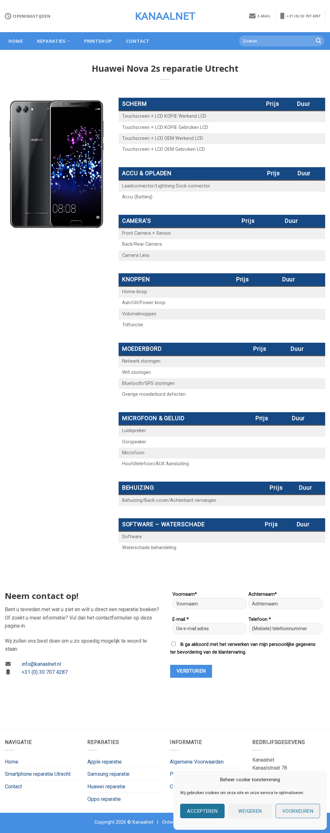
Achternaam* (262, 594)
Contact (138, 41)
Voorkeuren (298, 811)
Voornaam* (184, 594)
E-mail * (180, 619)
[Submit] (318, 41)
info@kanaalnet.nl (41, 664)
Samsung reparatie (108, 774)
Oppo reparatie (104, 799)
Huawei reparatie (106, 786)
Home (15, 41)
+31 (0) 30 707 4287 (302, 16)
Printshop (98, 41)
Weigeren (250, 811)
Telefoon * (259, 619)
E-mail (263, 16)
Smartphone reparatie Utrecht (38, 774)
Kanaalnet (165, 16)
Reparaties (51, 41)
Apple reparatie (104, 762)
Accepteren (202, 811)
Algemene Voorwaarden (197, 762)
